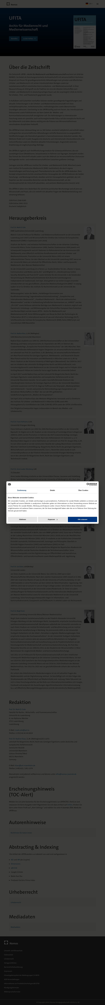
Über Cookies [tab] (83, 490)
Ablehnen (22, 519)
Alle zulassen (82, 519)
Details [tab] (52, 490)
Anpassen (51, 519)
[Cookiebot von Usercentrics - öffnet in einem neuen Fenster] (88, 484)
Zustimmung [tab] (21, 490)
